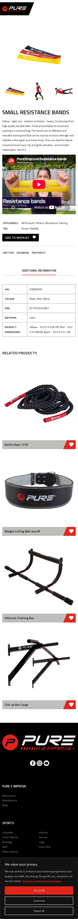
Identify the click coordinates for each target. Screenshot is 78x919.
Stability (34, 228)
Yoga (42, 842)
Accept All (39, 890)
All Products (28, 223)
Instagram (39, 763)
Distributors (9, 800)
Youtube (46, 763)
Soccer (43, 837)
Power (25, 228)
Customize (39, 901)
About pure (9, 796)
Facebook (23, 253)
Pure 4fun (45, 847)
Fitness (40, 223)
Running (7, 842)
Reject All (39, 911)
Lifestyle (7, 832)
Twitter (8, 253)
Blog (5, 805)
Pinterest (39, 253)
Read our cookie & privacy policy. (42, 881)
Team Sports (10, 837)
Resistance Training (56, 223)
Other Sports (10, 851)
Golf (4, 847)
